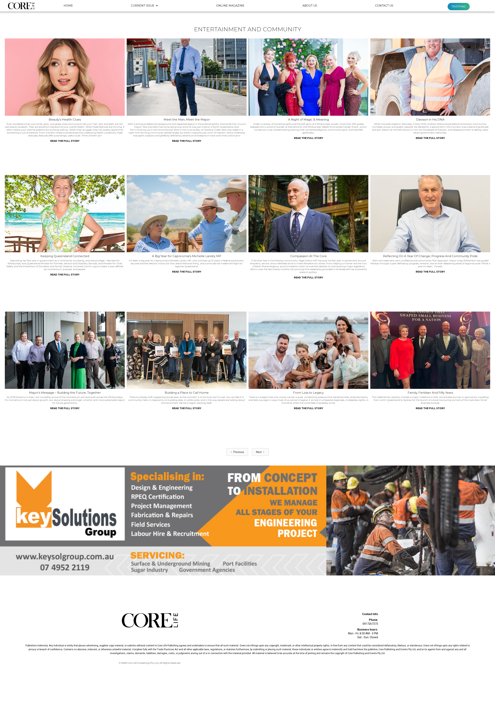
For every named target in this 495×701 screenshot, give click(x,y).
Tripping (458, 6)
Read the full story (64, 140)
